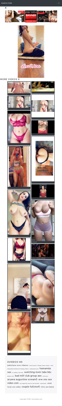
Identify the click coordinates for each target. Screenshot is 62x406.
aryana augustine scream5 (22, 379)
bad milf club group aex (28, 375)
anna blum (43, 383)
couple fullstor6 (31, 386)
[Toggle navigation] (59, 3)
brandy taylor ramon (44, 365)
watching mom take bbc (37, 372)
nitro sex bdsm (47, 387)
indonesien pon (34, 369)
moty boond (33, 365)
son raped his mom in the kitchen (29, 383)
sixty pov (45, 376)
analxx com (10, 376)
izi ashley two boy (17, 372)
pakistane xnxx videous (17, 365)
